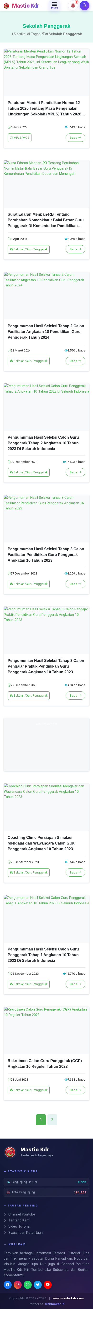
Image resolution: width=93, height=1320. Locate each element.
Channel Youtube (21, 1214)
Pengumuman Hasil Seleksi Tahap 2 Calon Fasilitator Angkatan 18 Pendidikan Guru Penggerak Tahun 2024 (46, 331)
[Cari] (84, 5)
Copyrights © (18, 1298)
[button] (73, 5)
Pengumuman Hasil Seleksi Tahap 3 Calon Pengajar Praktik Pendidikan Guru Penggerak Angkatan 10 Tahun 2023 (46, 666)
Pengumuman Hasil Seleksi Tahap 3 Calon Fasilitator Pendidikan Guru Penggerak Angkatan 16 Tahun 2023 (46, 554)
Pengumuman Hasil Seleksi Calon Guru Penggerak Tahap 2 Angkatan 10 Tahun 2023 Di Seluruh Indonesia (43, 443)
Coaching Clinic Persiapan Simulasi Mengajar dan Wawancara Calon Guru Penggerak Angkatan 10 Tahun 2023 (42, 843)
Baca (74, 137)
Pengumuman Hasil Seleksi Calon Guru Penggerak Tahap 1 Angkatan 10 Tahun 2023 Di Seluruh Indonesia (43, 955)
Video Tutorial (18, 1227)
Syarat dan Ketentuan (25, 1233)
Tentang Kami (18, 1220)
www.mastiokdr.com (68, 1298)
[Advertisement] (46, 747)
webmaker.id (54, 1304)
